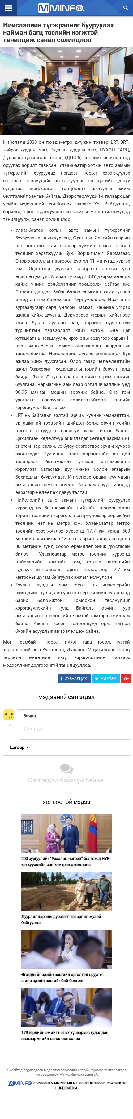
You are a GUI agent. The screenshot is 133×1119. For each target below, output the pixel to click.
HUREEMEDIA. (67, 1088)
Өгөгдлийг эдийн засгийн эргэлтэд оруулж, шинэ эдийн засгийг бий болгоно (62, 977)
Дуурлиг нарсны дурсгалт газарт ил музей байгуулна (61, 919)
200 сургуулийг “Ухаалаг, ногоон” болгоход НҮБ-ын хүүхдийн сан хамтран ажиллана (66, 861)
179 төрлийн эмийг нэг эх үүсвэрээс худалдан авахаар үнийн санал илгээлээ (65, 1035)
